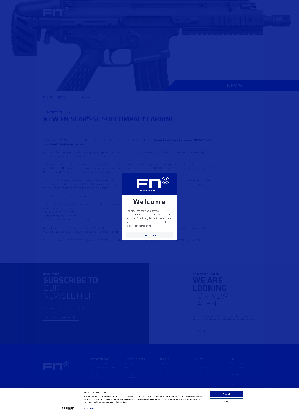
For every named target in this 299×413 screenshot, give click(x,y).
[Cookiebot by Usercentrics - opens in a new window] (68, 408)
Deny (226, 402)
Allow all (226, 394)
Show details (89, 408)
